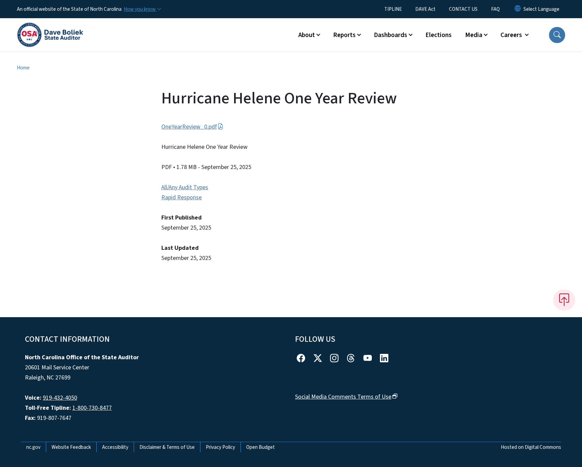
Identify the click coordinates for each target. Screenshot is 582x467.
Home (23, 67)
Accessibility (115, 447)
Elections (438, 35)
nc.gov (33, 447)
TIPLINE (393, 9)
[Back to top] (564, 300)
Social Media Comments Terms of (343, 397)
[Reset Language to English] (518, 9)
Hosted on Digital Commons (531, 447)
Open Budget (260, 447)
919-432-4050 (60, 398)
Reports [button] (344, 35)
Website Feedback (71, 447)
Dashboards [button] (390, 35)
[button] (557, 35)
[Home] (50, 27)
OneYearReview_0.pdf (189, 127)
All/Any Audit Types (184, 187)
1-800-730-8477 (92, 408)
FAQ (495, 9)
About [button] (306, 35)
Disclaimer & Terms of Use (167, 447)
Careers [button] (511, 35)
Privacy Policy (220, 447)
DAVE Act (425, 9)
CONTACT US (463, 9)
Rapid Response (181, 197)
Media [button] (473, 35)
